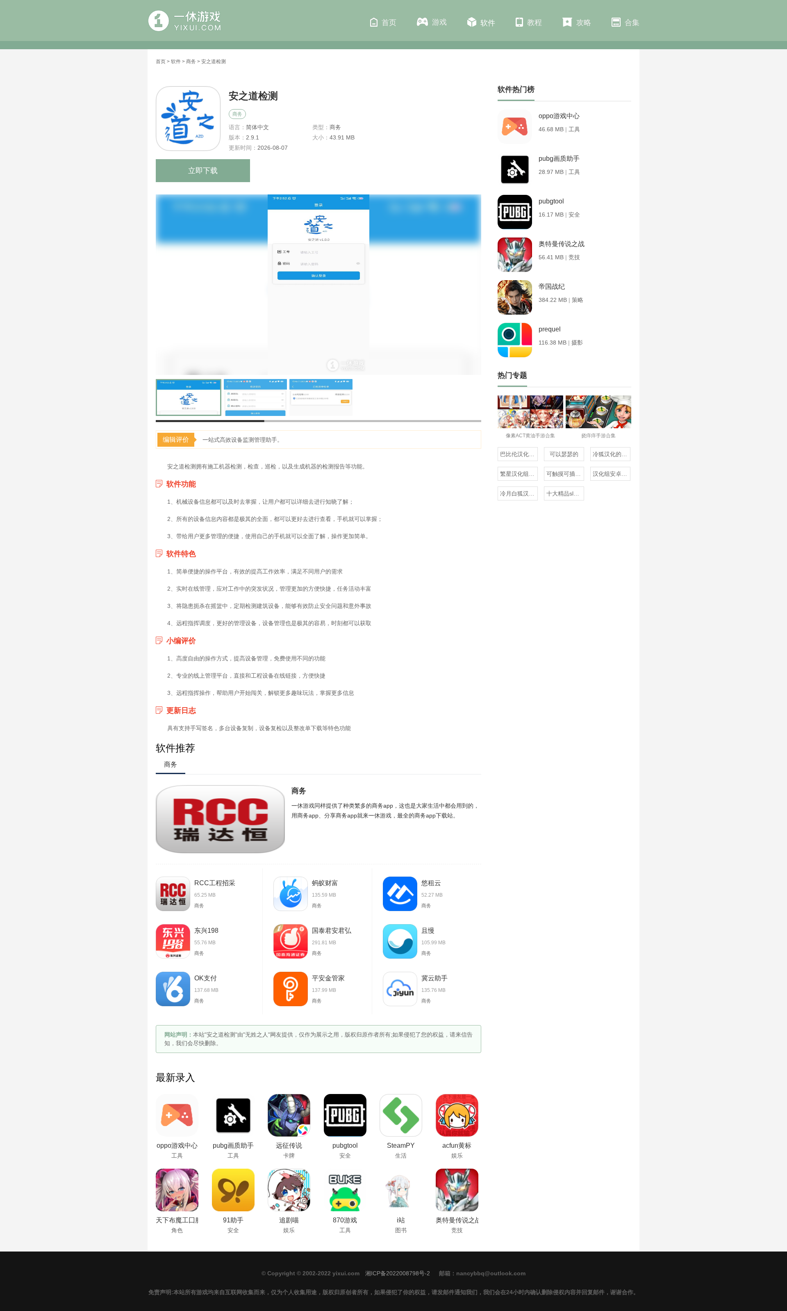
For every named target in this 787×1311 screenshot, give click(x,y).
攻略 (583, 22)
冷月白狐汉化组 (519, 493)
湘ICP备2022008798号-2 (397, 1273)
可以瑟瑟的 (564, 454)
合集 (632, 22)
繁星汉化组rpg (518, 473)
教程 (534, 22)
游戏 (439, 22)
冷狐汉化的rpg (611, 454)
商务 (191, 61)
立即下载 (203, 171)
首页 (389, 22)
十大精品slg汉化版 (565, 493)
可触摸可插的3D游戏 (565, 473)
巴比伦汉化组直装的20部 (519, 454)
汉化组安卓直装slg (611, 473)
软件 (487, 23)
